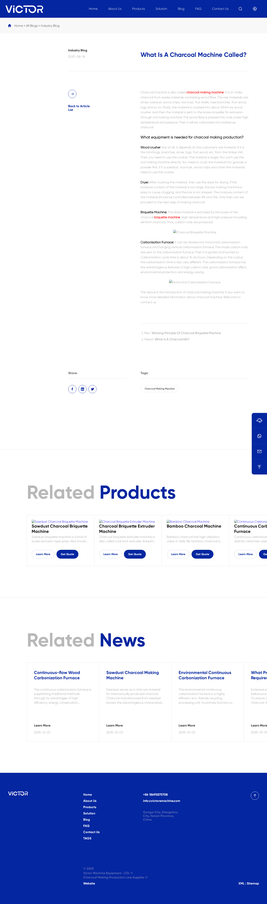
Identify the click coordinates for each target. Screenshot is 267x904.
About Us (114, 9)
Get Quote (67, 554)
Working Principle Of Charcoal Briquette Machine (186, 333)
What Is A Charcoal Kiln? (172, 339)
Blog (181, 9)
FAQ (198, 9)
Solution (161, 9)
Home (93, 9)
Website (89, 883)
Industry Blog (50, 26)
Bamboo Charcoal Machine (194, 526)
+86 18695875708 (155, 794)
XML (241, 883)
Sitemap (253, 883)
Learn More (43, 554)
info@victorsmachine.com (161, 801)
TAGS (87, 838)
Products (138, 9)
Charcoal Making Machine (160, 388)
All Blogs (32, 26)
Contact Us (220, 9)
